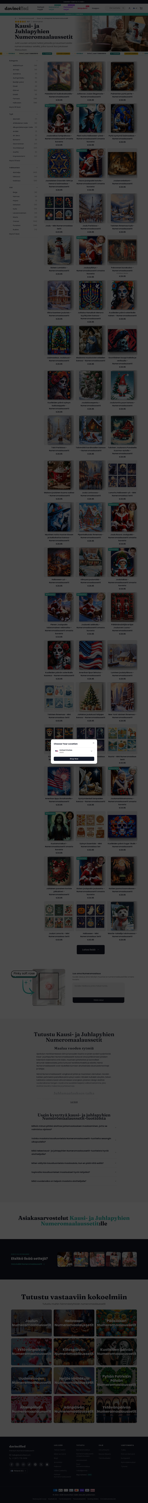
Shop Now (74, 759)
